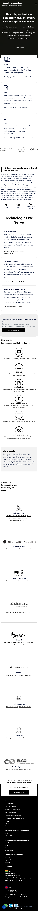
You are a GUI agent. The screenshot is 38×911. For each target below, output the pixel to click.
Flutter (6, 306)
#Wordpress (10, 549)
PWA (6, 826)
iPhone (7, 821)
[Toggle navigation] (36, 3)
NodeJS (21, 281)
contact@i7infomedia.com (13, 876)
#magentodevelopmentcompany (16, 515)
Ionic (20, 306)
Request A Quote (19, 46)
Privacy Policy (19, 908)
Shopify (22, 252)
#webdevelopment (25, 549)
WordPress (8, 252)
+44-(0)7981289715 (10, 890)
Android (7, 823)
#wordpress (10, 581)
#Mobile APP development (12, 642)
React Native (13, 306)
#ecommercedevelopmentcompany (18, 518)
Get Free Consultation (14, 329)
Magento (15, 252)
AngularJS (14, 281)
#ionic (23, 642)
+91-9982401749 (10, 874)
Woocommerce (9, 254)
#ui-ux (29, 515)
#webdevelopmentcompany (18, 520)
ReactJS (6, 281)
